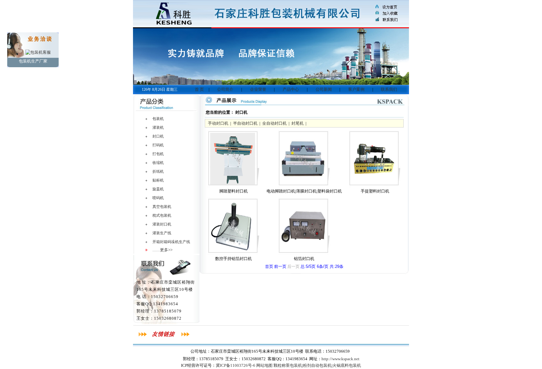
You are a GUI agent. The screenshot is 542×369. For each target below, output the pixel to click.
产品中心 (291, 89)
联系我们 (389, 89)
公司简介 (225, 89)
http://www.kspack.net (340, 358)
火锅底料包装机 (346, 365)
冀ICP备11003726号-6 (235, 365)
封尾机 (297, 123)
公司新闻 (324, 89)
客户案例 (356, 89)
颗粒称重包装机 (288, 365)
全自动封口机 (274, 123)
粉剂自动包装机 (317, 365)
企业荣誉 (258, 89)
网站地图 (264, 365)
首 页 (199, 89)
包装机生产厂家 (33, 61)
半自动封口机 (245, 123)
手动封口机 (218, 123)
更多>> (166, 249)
